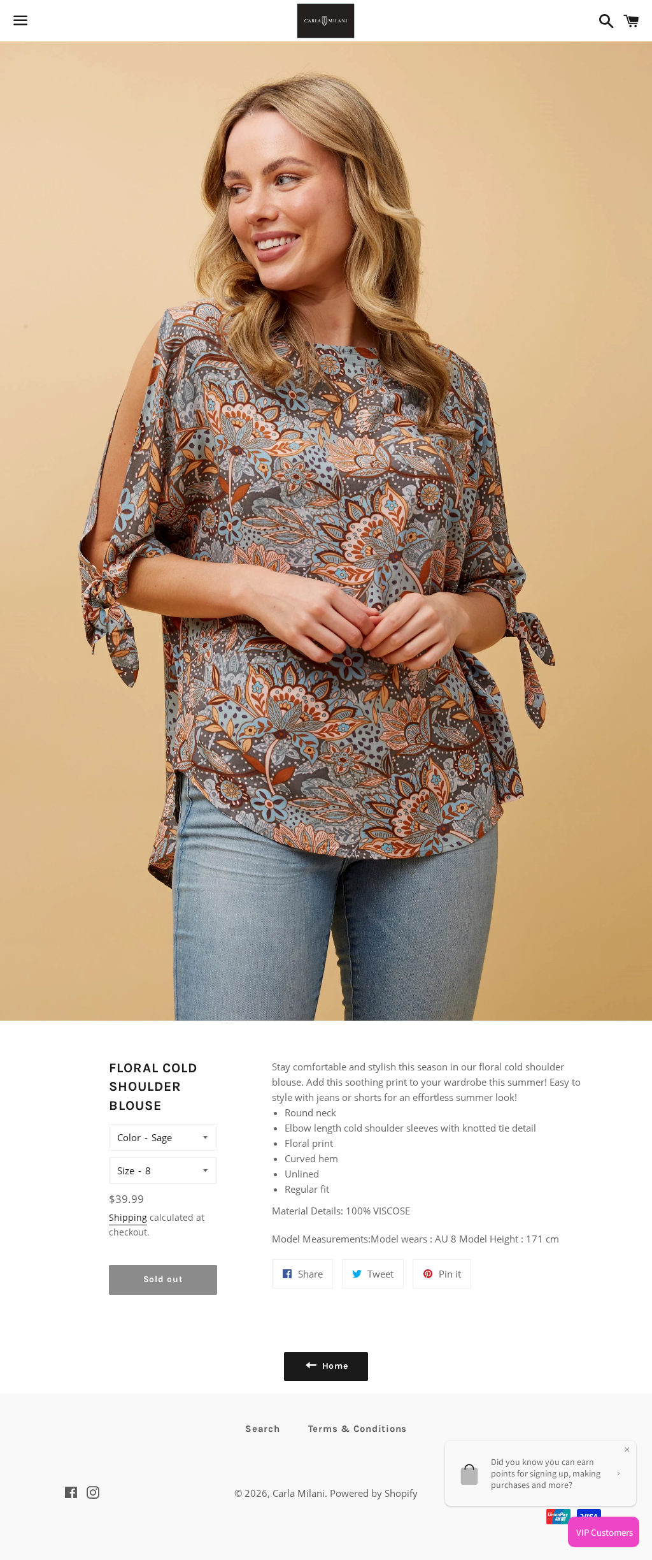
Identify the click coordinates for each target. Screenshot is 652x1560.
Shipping (128, 1217)
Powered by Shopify (374, 1493)
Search (262, 1428)
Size (125, 1170)
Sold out (163, 1279)
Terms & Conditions (358, 1428)
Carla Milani (299, 1493)
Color (129, 1137)
